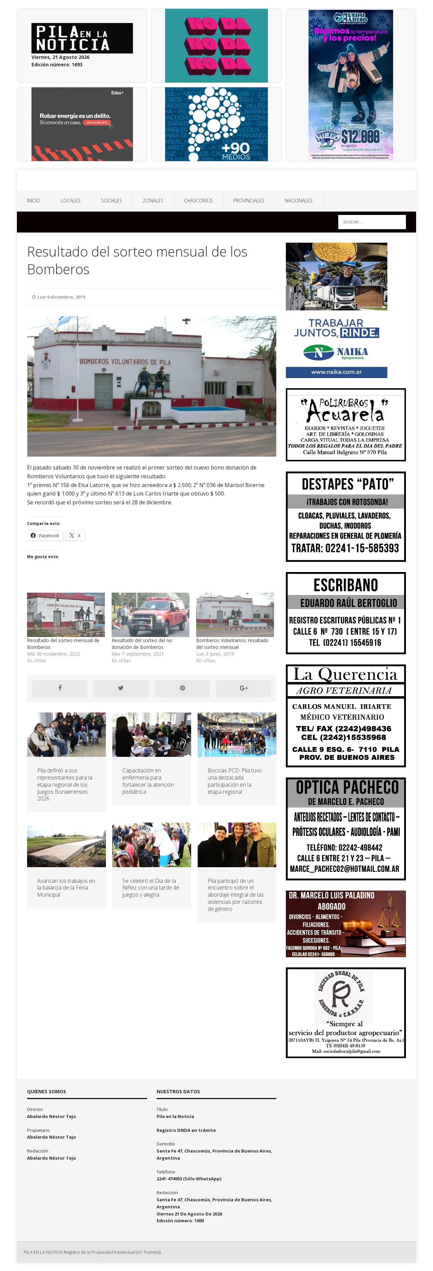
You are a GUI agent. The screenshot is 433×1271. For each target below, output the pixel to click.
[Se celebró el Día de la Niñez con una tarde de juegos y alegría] (151, 863)
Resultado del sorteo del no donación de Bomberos (142, 643)
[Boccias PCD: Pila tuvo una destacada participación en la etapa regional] (237, 753)
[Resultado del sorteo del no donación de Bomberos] (150, 615)
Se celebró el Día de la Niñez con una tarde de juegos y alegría (150, 888)
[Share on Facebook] (60, 688)
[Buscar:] (372, 221)
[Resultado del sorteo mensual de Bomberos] (66, 615)
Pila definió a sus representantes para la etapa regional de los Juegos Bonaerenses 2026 (64, 784)
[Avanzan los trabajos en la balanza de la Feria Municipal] (66, 863)
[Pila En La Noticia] (216, 180)
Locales (71, 200)
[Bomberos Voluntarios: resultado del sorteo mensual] (235, 615)
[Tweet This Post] (121, 688)
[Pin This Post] (182, 688)
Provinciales (248, 200)
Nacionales (299, 200)
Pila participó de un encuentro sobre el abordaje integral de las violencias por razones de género (236, 895)
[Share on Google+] (244, 688)
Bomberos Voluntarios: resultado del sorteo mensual (232, 643)
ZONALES (153, 200)
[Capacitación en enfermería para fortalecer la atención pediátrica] (151, 753)
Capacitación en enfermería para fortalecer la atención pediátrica (148, 781)
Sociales (111, 200)
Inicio (33, 200)
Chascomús (198, 200)
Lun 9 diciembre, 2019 (61, 297)
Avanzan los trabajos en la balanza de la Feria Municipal (66, 888)
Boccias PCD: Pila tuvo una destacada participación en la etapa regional (235, 781)
